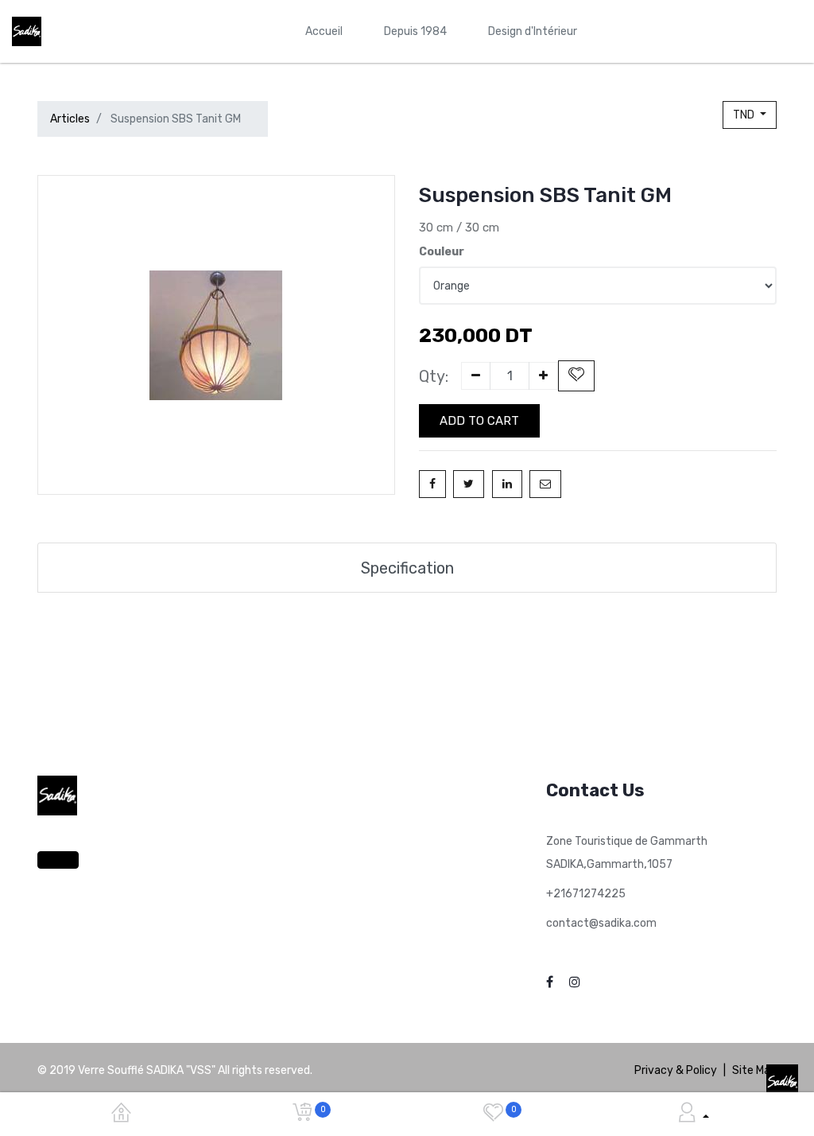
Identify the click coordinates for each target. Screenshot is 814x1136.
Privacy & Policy (675, 1070)
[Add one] (543, 376)
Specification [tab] (407, 568)
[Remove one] (475, 376)
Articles (70, 119)
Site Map (754, 1070)
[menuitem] (324, 31)
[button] (576, 375)
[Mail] (545, 484)
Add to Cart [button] (479, 421)
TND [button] (745, 115)
